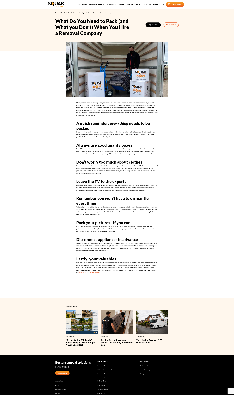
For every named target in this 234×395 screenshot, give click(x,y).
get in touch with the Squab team (89, 272)
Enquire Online (153, 24)
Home (57, 13)
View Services (171, 24)
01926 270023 (62, 367)
